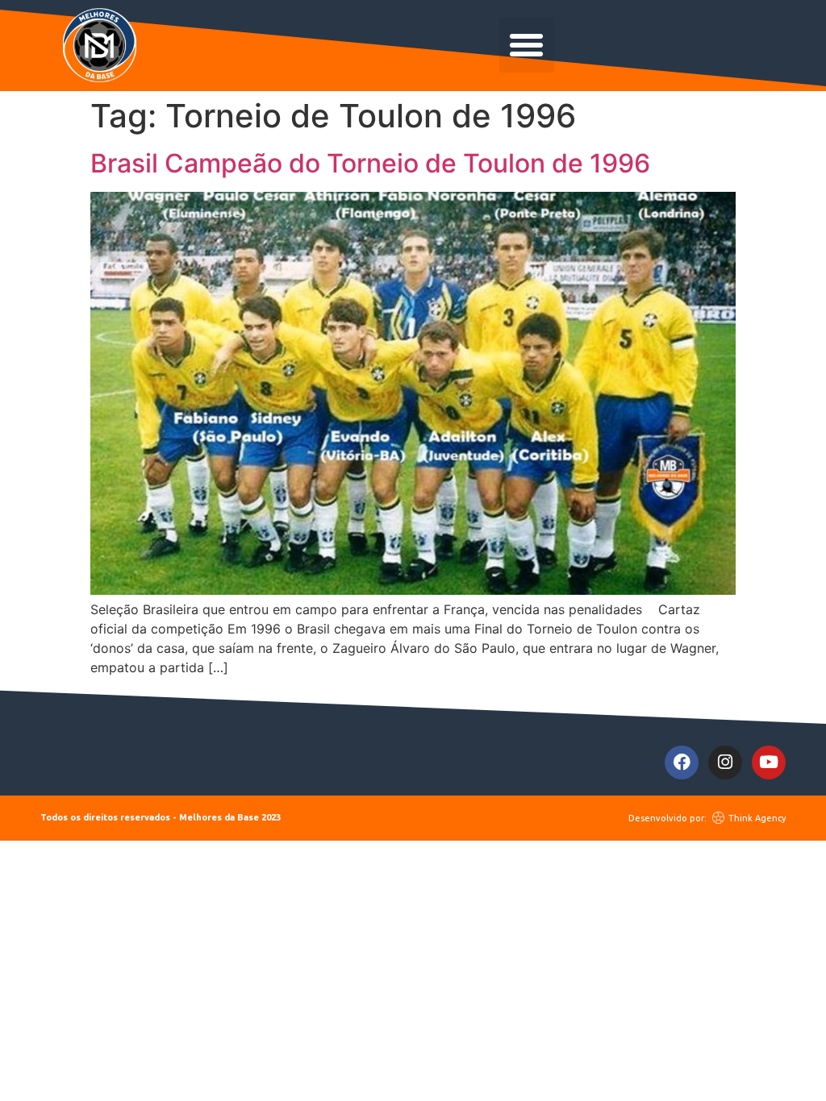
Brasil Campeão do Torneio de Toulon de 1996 (370, 163)
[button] (526, 45)
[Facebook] (682, 762)
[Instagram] (725, 762)
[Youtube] (769, 762)
